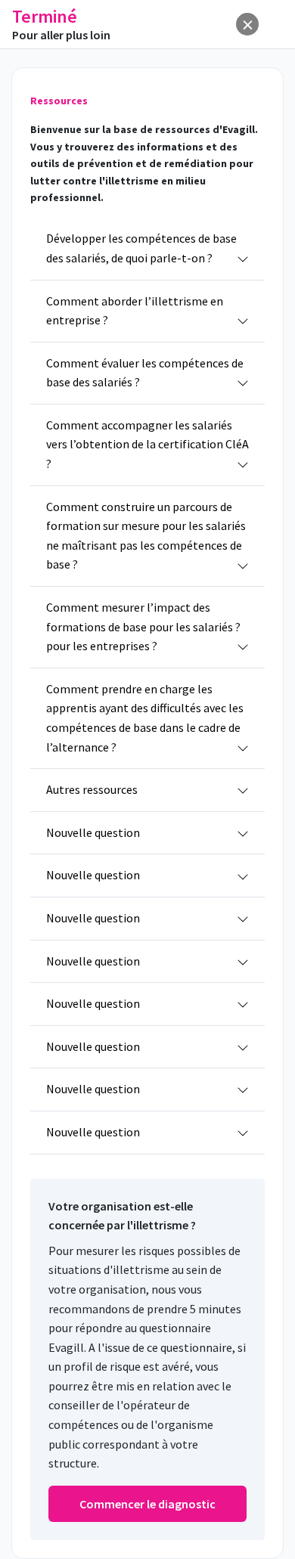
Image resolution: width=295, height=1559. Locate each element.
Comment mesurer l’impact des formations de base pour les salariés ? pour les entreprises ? (143, 626)
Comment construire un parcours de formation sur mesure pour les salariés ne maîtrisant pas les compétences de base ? (146, 535)
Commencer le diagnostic (147, 1503)
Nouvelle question (93, 832)
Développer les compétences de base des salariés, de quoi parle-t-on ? (141, 248)
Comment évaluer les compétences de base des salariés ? (145, 372)
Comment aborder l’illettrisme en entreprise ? (134, 310)
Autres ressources (92, 789)
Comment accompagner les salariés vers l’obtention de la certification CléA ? (147, 444)
